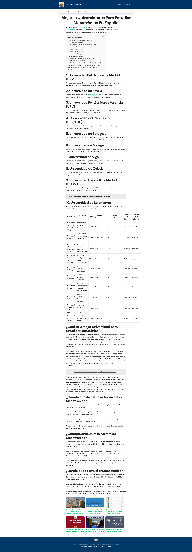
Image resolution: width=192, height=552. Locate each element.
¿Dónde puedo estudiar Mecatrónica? (80, 70)
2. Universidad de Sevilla (75, 42)
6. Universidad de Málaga (75, 51)
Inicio (119, 4)
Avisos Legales (84, 546)
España (65, 11)
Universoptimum (73, 4)
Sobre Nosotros (96, 548)
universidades (71, 30)
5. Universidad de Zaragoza (76, 49)
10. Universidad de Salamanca (77, 61)
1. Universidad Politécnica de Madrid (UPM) (81, 40)
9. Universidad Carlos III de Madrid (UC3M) (81, 58)
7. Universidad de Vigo (75, 54)
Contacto (125, 4)
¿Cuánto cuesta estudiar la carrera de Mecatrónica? (84, 65)
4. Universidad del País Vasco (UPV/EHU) (80, 47)
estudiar (84, 27)
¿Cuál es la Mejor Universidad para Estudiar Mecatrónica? (86, 63)
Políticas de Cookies (102, 546)
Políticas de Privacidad (92, 546)
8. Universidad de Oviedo (76, 56)
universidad (93, 95)
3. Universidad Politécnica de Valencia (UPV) (82, 45)
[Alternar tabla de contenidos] (102, 37)
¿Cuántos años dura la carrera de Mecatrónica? (83, 67)
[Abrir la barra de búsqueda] (132, 4)
